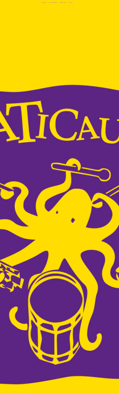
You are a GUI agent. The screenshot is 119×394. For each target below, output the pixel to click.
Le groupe (43, 2)
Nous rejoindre (53, 2)
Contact (71, 2)
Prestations (63, 2)
